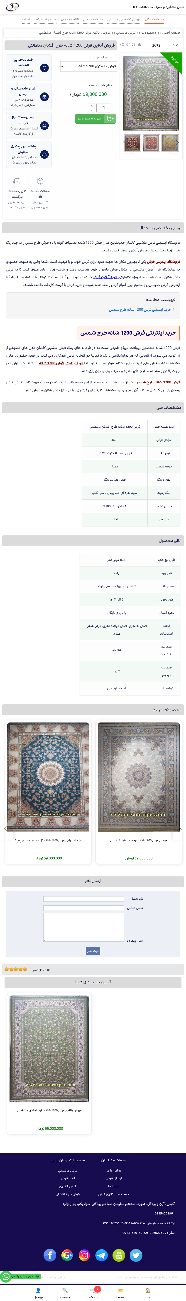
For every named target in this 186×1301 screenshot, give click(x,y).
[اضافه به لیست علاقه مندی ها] (128, 44)
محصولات (148, 32)
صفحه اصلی (171, 32)
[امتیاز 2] (8, 969)
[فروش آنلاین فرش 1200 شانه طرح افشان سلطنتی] (151, 93)
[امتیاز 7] (19, 969)
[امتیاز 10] (26, 969)
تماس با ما (113, 1170)
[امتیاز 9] (24, 969)
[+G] (67, 1255)
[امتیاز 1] (6, 969)
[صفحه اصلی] (12, 8)
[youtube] (119, 1255)
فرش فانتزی (67, 1186)
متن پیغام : (135, 940)
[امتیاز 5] (15, 969)
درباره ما (113, 1186)
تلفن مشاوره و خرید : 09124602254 (158, 7)
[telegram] (101, 1255)
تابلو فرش (68, 1178)
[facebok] (50, 1255)
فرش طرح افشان (68, 1194)
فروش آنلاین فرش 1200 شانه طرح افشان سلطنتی (74, 32)
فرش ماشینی (125, 32)
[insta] (84, 1255)
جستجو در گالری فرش (113, 1194)
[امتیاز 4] (12, 969)
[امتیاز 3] (10, 969)
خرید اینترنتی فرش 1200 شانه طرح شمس (140, 309)
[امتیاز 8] (21, 969)
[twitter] (136, 1255)
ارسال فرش (114, 1178)
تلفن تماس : (134, 908)
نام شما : (136, 898)
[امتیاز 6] (17, 969)
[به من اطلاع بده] (139, 44)
